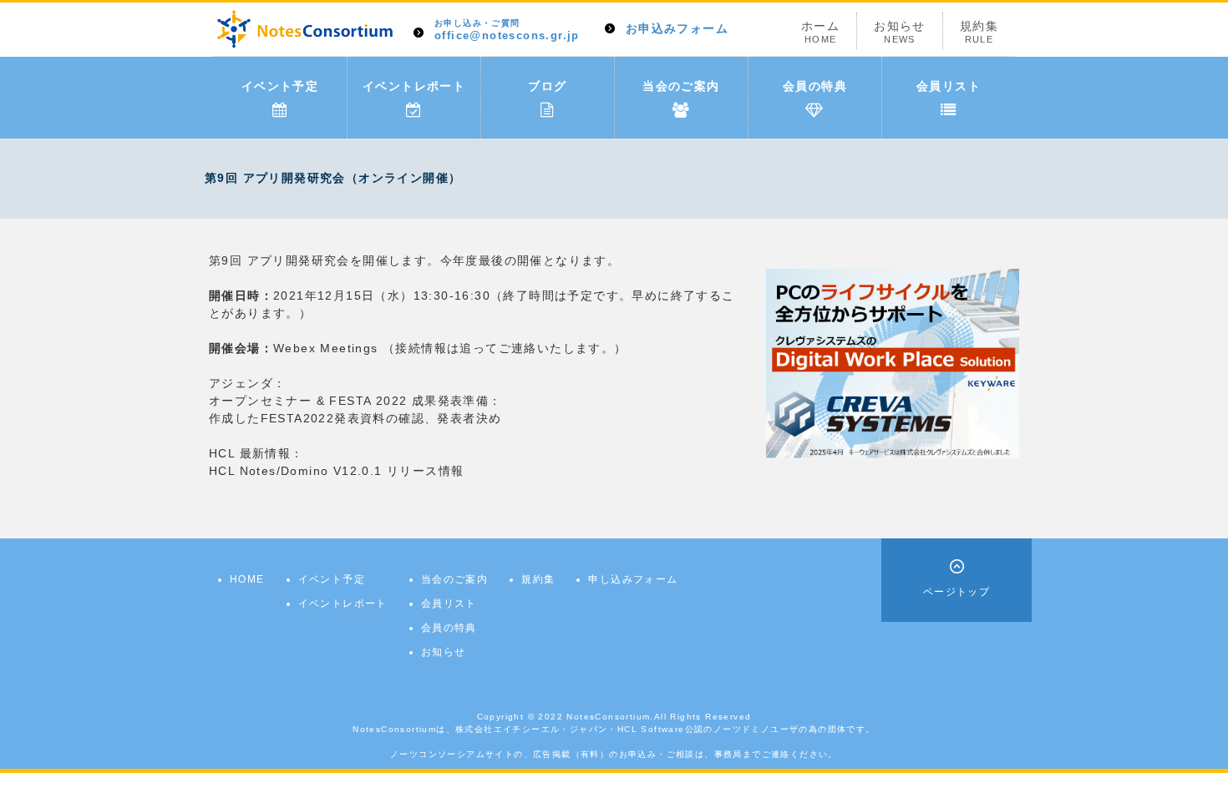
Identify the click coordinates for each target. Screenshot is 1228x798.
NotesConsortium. (609, 716)
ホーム (820, 31)
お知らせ (900, 31)
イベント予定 (279, 86)
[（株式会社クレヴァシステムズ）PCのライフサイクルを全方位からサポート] (892, 362)
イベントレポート (414, 86)
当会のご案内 (680, 86)
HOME (247, 579)
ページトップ (956, 592)
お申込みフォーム (677, 28)
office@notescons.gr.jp (507, 30)
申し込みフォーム (632, 579)
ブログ (547, 86)
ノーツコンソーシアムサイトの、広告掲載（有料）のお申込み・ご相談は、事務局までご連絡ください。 (614, 754)
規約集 (979, 31)
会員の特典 (815, 86)
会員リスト (948, 86)
